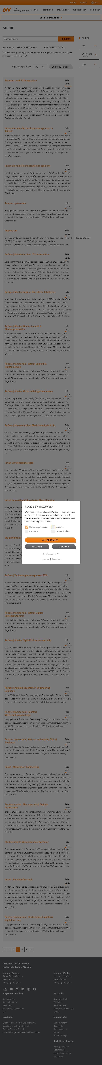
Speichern (64, 546)
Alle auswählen (50, 539)
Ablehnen (37, 546)
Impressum (45, 559)
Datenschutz (56, 559)
